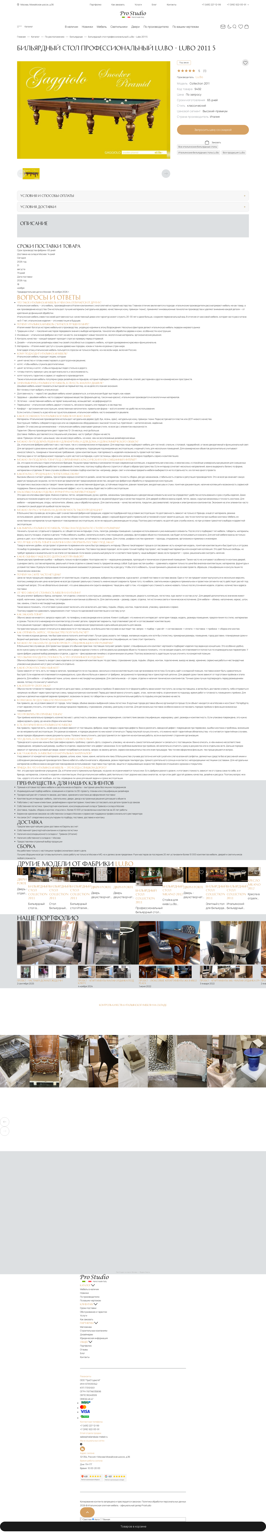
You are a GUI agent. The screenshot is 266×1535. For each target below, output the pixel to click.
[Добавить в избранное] (24, 872)
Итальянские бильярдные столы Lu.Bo (198, 152)
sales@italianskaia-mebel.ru (94, 1436)
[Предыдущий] (21, 173)
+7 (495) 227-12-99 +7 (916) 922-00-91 (224, 4)
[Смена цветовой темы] (228, 26)
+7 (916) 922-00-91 (89, 1429)
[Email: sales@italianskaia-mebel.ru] (223, 26)
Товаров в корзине (134, 1526)
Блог (154, 4)
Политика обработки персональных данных (164, 1501)
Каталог (29, 26)
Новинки (87, 26)
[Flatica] (133, 1448)
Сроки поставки (88, 1308)
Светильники (119, 26)
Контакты (171, 4)
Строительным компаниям (93, 1330)
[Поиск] (234, 26)
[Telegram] (81, 1444)
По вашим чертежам (186, 26)
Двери (135, 26)
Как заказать (118, 4)
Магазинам (86, 1326)
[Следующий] (166, 173)
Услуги (138, 4)
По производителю (156, 26)
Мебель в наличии (89, 1289)
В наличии (71, 26)
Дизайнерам (86, 1334)
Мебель (102, 26)
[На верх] (87, 1512)
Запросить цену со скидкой (213, 130)
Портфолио (95, 4)
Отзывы (84, 1349)
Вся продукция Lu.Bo (234, 152)
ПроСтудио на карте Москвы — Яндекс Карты (133, 1272)
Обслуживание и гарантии (93, 1311)
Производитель (190, 77)
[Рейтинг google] (115, 1480)
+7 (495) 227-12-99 (89, 1425)
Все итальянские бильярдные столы (197, 146)
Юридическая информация (94, 1338)
